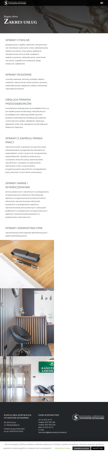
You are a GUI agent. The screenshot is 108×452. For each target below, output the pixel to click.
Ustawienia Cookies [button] (62, 448)
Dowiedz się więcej (81, 448)
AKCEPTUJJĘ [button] (98, 448)
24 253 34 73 (46, 420)
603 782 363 (50, 422)
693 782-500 (50, 425)
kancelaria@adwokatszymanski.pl (52, 432)
